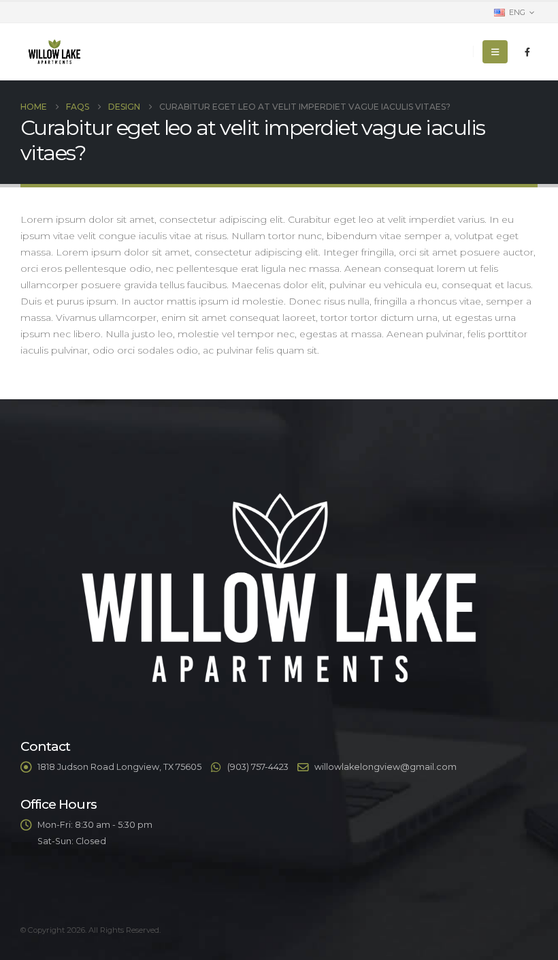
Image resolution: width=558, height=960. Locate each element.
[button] (495, 51)
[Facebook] (527, 51)
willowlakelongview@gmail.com (385, 767)
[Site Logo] (54, 51)
